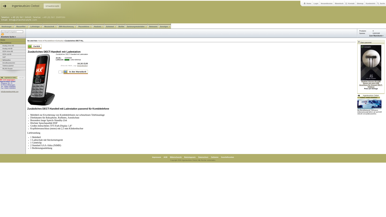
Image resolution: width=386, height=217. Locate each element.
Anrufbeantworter (8, 63)
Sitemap (360, 3)
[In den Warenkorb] (75, 72)
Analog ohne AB (8, 46)
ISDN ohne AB (7, 51)
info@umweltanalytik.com (9, 91)
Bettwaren (153, 26)
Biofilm (121, 26)
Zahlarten (214, 157)
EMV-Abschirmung (66, 26)
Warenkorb (339, 3)
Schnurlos (6, 60)
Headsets (97, 26)
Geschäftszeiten (227, 157)
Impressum (156, 157)
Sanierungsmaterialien (136, 26)
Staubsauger (7, 26)
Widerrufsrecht (176, 157)
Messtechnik (49, 26)
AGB (165, 157)
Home (309, 3)
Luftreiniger (35, 26)
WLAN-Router (7, 68)
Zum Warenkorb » (376, 36)
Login (316, 3)
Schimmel (110, 26)
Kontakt (351, 3)
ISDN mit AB (6, 54)
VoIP (4, 57)
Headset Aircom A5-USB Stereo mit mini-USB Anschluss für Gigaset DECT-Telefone (371, 84)
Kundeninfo (370, 3)
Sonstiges (164, 26)
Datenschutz (203, 157)
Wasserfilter (21, 26)
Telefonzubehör (8, 66)
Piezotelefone (83, 26)
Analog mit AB (7, 48)
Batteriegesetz (190, 157)
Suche (382, 3)
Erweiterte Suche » (8, 37)
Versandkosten (326, 3)
